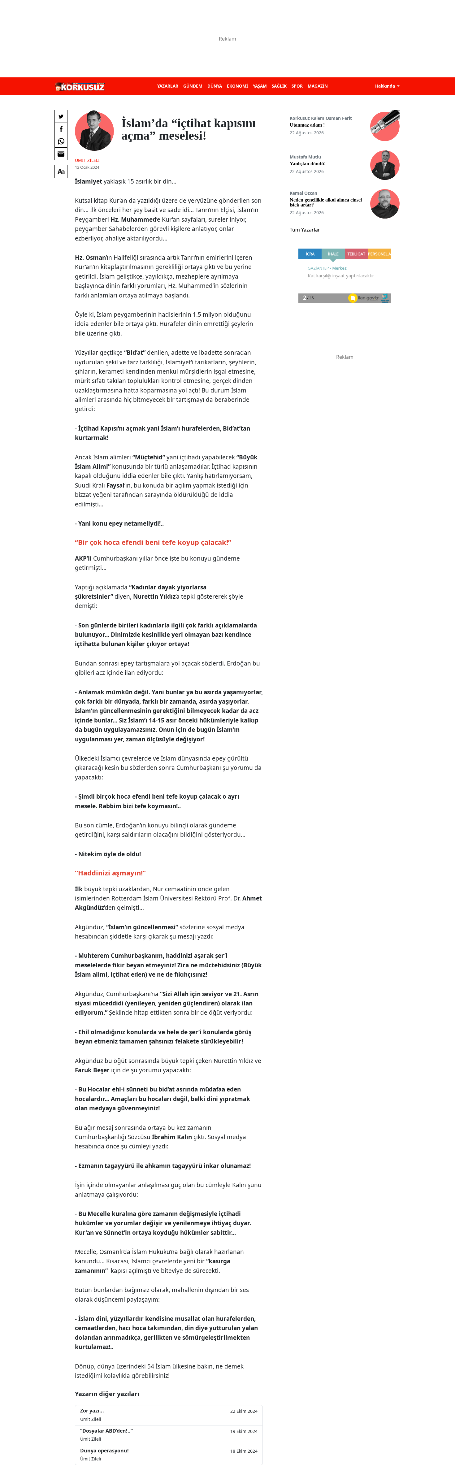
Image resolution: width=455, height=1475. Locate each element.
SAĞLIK (279, 86)
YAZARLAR (167, 86)
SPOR (297, 86)
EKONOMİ (237, 86)
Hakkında (385, 86)
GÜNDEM (192, 86)
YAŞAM (260, 86)
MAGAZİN (318, 86)
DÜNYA (214, 86)
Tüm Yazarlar (305, 229)
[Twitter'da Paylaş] (61, 116)
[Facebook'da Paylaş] (61, 129)
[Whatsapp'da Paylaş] (61, 141)
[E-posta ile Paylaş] (61, 153)
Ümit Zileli (87, 160)
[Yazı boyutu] (61, 171)
